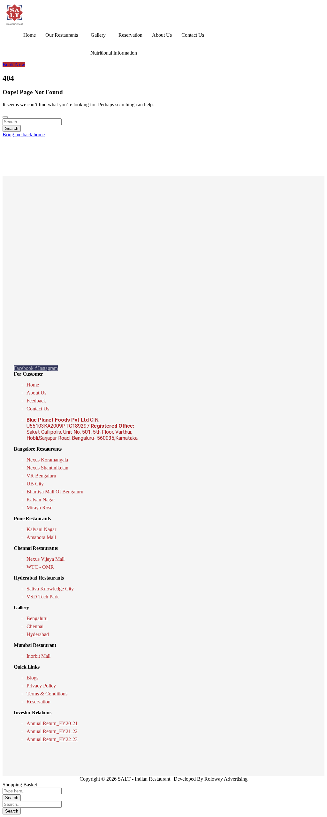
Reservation (130, 35)
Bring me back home (24, 134)
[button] (63, 35)
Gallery (98, 35)
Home (29, 35)
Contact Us (192, 35)
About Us (162, 35)
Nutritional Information (113, 53)
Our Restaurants (61, 35)
